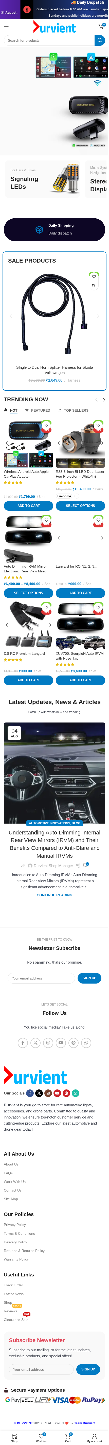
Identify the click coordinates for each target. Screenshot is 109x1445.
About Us (11, 1164)
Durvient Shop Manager (53, 866)
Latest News (14, 1294)
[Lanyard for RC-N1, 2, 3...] (80, 538)
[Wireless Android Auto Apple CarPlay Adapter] (28, 443)
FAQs (8, 1173)
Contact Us (13, 1190)
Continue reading (54, 895)
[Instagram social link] (48, 1043)
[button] (93, 285)
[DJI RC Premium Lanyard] (28, 625)
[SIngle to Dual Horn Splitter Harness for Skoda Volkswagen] (54, 316)
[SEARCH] (100, 40)
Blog (76, 823)
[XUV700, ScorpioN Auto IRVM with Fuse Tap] (80, 625)
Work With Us (15, 1182)
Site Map (11, 1199)
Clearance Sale (16, 1318)
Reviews (12, 1310)
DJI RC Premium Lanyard (24, 654)
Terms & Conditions (19, 1233)
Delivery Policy (15, 1242)
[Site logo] (54, 26)
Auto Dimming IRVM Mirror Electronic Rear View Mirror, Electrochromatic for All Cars (26, 571)
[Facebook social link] (23, 1043)
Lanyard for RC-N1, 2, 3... (76, 566)
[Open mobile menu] (6, 26)
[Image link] (35, 1075)
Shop (8, 1302)
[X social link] (35, 1043)
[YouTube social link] (61, 1043)
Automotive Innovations (49, 823)
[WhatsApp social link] (86, 1043)
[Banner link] (42, 179)
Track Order (13, 1285)
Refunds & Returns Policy (24, 1251)
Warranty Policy (16, 1259)
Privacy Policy (15, 1225)
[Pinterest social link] (73, 1043)
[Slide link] (54, 101)
